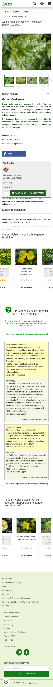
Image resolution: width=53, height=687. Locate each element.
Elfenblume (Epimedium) (29, 466)
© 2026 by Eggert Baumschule (26, 683)
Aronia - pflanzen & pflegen (15, 632)
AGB (4, 586)
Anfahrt (7, 628)
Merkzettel (38, 193)
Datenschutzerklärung (11, 583)
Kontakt (5, 594)
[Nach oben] (44, 682)
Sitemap (5, 606)
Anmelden (16, 229)
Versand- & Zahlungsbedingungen (16, 598)
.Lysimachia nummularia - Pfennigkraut (26, 272)
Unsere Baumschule (12, 617)
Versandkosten (35, 199)
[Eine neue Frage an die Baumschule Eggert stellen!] (27, 334)
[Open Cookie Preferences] (6, 682)
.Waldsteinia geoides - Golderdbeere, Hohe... (26, 538)
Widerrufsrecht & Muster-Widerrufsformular (20, 602)
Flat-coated (8, 640)
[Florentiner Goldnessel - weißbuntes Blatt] (26, 52)
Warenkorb (20, 193)
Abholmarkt (8, 620)
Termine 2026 (9, 636)
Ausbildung (8, 624)
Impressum (7, 590)
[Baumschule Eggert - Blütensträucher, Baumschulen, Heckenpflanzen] (6, 3)
